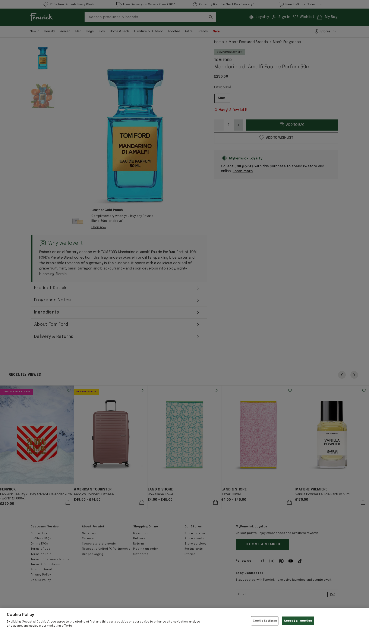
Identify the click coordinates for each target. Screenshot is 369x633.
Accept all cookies (298, 620)
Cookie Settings (265, 620)
